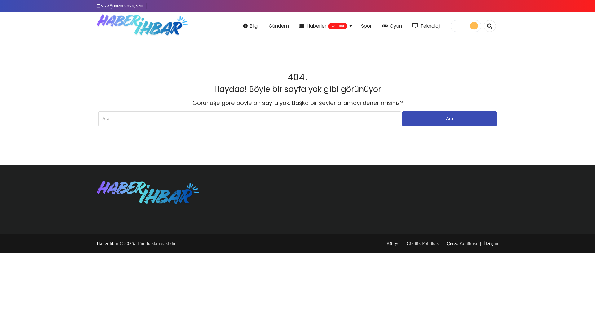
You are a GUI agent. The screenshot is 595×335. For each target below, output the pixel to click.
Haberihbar (107, 243)
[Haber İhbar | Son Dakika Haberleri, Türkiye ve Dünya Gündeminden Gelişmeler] (142, 25)
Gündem (279, 26)
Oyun (396, 26)
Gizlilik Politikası (423, 243)
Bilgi (254, 26)
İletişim (491, 243)
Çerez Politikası (462, 243)
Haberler (325, 26)
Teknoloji (430, 26)
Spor (366, 26)
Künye (392, 243)
